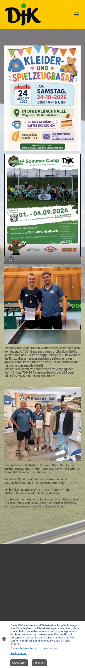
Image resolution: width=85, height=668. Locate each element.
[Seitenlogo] (23, 14)
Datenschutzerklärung (23, 648)
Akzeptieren (19, 662)
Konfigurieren (18, 653)
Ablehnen (39, 662)
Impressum (50, 648)
